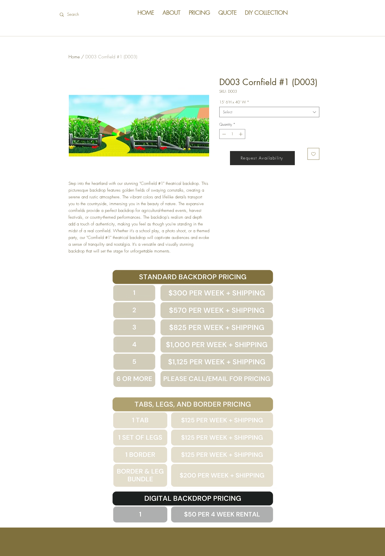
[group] (192, 84)
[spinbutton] (232, 134)
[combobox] (269, 112)
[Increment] (241, 134)
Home (74, 57)
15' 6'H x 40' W (234, 102)
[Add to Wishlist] (313, 154)
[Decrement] (223, 134)
